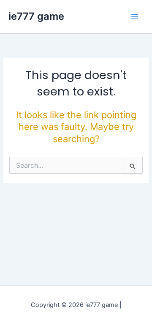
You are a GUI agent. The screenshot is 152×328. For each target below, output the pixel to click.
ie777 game (36, 16)
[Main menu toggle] (135, 17)
